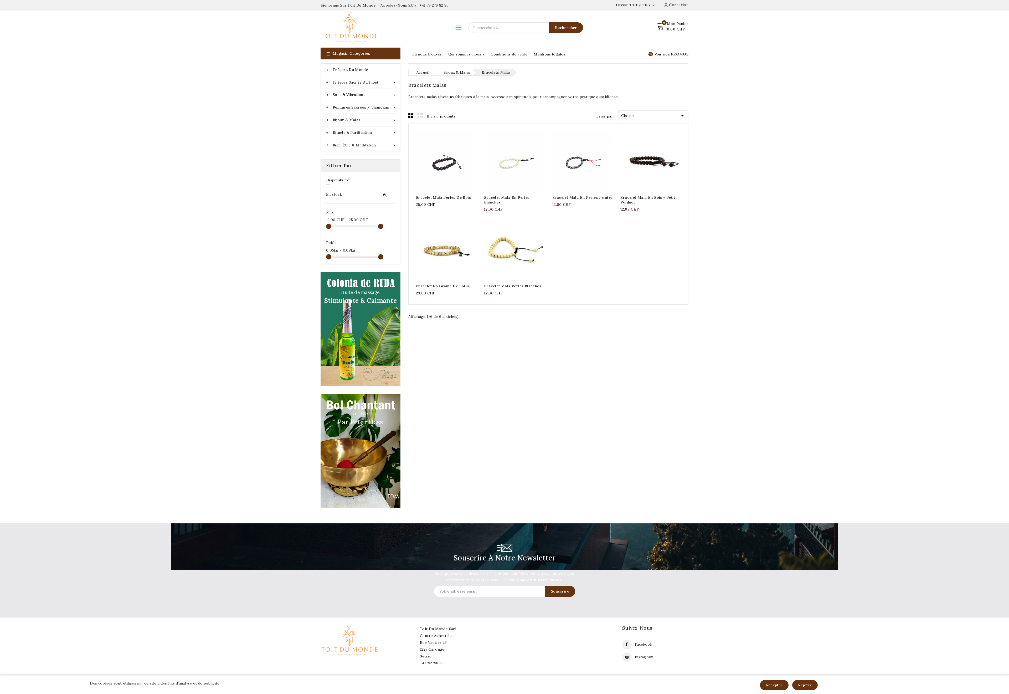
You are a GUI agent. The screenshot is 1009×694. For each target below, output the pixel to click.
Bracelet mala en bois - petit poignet (647, 200)
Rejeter (805, 685)
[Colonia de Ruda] (360, 329)
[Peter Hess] (360, 450)
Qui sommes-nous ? (466, 54)
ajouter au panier (440, 161)
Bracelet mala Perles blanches (512, 286)
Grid (411, 115)
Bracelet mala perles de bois (443, 197)
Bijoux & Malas (364, 120)
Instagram (644, 657)
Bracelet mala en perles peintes (582, 197)
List (420, 115)
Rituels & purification (364, 132)
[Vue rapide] (451, 161)
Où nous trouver (426, 54)
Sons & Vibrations (364, 94)
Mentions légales (549, 54)
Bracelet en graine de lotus (443, 286)
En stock (357, 194)
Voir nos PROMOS (672, 54)
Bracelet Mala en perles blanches (506, 200)
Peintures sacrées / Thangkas (364, 107)
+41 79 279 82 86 (434, 5)
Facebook (643, 644)
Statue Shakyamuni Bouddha (62, 674)
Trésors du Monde (350, 69)
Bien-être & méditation (364, 145)
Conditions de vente (509, 54)
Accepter (774, 685)
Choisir (653, 116)
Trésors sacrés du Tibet (364, 82)
